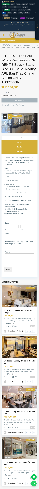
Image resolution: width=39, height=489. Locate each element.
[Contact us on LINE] (34, 477)
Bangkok (5, 95)
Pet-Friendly (30, 18)
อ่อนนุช (18, 7)
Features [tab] (19, 151)
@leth (12, 22)
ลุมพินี (20, 12)
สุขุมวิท (9, 12)
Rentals (10, 93)
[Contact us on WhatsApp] (34, 483)
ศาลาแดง (21, 9)
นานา (12, 4)
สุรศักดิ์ (28, 9)
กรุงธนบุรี (14, 18)
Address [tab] (19, 142)
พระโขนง (11, 7)
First (6, 229)
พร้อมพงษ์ (24, 4)
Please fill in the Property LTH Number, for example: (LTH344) (19, 243)
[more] (12, 323)
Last (21, 229)
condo (8, 44)
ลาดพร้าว (27, 12)
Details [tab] (19, 147)
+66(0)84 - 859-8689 (22, 22)
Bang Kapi (12, 95)
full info (32, 326)
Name (7, 223)
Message (8, 252)
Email (7, 233)
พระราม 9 (5, 15)
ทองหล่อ (32, 4)
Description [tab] (20, 138)
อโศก (18, 4)
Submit (8, 269)
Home (3, 44)
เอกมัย (4, 7)
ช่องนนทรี (14, 9)
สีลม (15, 12)
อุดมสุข (24, 7)
